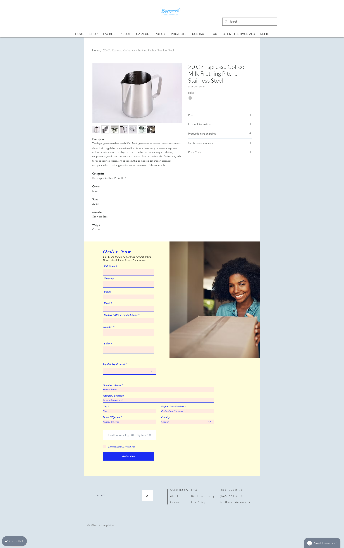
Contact (175, 502)
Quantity (108, 327)
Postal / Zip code (111, 417)
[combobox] (128, 332)
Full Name (109, 266)
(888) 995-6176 (231, 490)
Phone (107, 291)
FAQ (194, 490)
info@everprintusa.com (235, 502)
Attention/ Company (113, 395)
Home (95, 50)
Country (165, 417)
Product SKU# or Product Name (121, 315)
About (174, 496)
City (105, 406)
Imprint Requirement (114, 364)
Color (107, 343)
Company (109, 278)
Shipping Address (112, 385)
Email (107, 303)
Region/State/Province (172, 406)
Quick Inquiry (179, 490)
